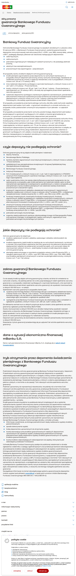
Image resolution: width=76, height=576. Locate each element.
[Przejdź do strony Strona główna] (3, 12)
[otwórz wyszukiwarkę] (67, 7)
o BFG (4, 33)
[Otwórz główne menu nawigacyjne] (72, 7)
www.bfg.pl (29, 473)
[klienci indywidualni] (7, 7)
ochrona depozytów (14, 33)
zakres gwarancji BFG (28, 33)
